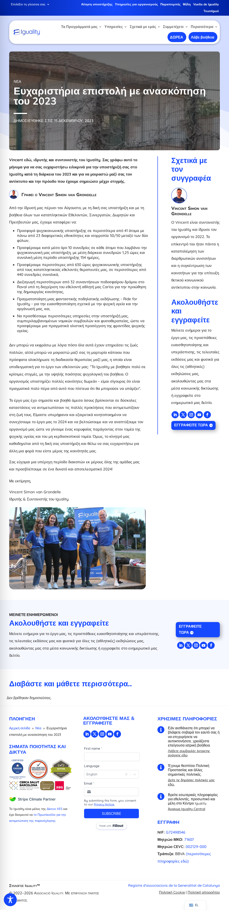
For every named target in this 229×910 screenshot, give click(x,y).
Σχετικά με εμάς (143, 26)
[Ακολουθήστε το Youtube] (199, 414)
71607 (189, 839)
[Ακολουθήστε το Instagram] (191, 414)
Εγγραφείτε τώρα (191, 425)
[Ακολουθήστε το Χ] (183, 414)
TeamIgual (211, 11)
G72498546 (175, 832)
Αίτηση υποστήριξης (96, 4)
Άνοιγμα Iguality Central (186, 809)
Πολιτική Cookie (172, 892)
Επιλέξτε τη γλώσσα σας (28, 4)
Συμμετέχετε (173, 26)
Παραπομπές (170, 4)
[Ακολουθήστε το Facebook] (207, 414)
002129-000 (196, 846)
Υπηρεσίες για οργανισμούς (136, 4)
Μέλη (187, 4)
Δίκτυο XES (54, 809)
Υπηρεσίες (113, 26)
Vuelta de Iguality (206, 4)
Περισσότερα (202, 26)
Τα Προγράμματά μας (79, 26)
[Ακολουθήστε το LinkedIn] (175, 414)
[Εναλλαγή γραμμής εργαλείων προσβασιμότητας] (10, 900)
